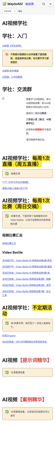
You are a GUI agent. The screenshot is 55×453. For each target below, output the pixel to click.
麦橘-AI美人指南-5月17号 (15, 188)
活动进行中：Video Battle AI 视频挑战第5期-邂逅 (27, 266)
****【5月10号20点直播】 (15, 182)
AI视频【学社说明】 (12, 45)
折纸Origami (9, 335)
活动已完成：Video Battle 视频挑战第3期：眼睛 (26, 279)
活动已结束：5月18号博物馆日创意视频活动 (24, 341)
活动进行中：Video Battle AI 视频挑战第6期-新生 (27, 260)
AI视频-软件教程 (10, 70)
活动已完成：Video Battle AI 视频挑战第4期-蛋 (26, 272)
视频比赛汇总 (9, 243)
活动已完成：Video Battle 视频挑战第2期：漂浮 (26, 285)
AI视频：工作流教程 (12, 76)
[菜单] (50, 4)
